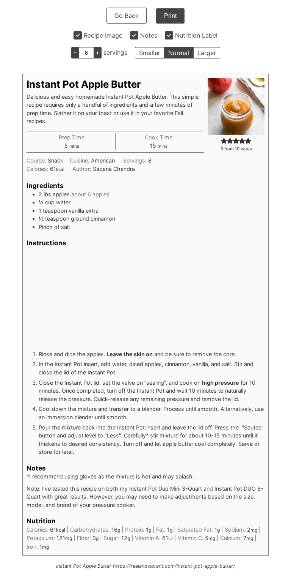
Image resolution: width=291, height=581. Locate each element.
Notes (148, 35)
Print (170, 16)
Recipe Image (103, 35)
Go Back (126, 15)
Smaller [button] (149, 53)
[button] (224, 140)
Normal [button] (178, 53)
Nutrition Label (196, 35)
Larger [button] (206, 53)
